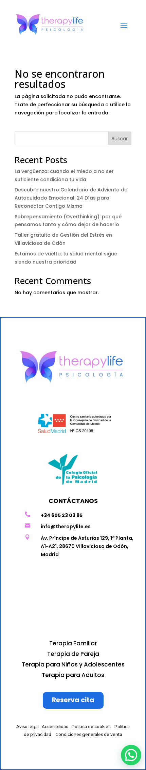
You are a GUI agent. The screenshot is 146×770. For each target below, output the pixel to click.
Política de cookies (91, 726)
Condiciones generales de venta (88, 734)
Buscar (120, 138)
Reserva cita (73, 700)
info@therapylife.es (66, 526)
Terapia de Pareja (73, 654)
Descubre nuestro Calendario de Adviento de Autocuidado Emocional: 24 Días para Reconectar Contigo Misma (71, 197)
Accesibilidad (55, 726)
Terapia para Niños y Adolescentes (73, 664)
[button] (131, 755)
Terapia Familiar (73, 643)
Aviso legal (27, 726)
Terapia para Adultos (73, 675)
